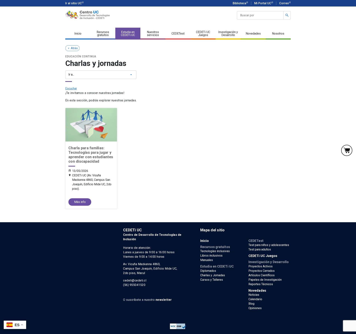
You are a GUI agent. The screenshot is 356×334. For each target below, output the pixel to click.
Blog (251, 303)
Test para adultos (259, 249)
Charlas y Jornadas (212, 275)
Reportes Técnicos (260, 284)
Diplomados (208, 271)
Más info (80, 202)
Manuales (206, 260)
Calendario (255, 299)
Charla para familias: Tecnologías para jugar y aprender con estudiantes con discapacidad (90, 155)
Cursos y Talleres (211, 279)
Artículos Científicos (261, 275)
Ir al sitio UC (73, 3)
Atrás (72, 48)
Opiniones (255, 308)
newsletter (164, 300)
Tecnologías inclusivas (215, 251)
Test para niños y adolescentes (268, 245)
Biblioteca (239, 3)
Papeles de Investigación (265, 279)
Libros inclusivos (211, 255)
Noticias (253, 294)
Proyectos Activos (260, 266)
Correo (284, 3)
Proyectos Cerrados (261, 271)
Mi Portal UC (262, 3)
